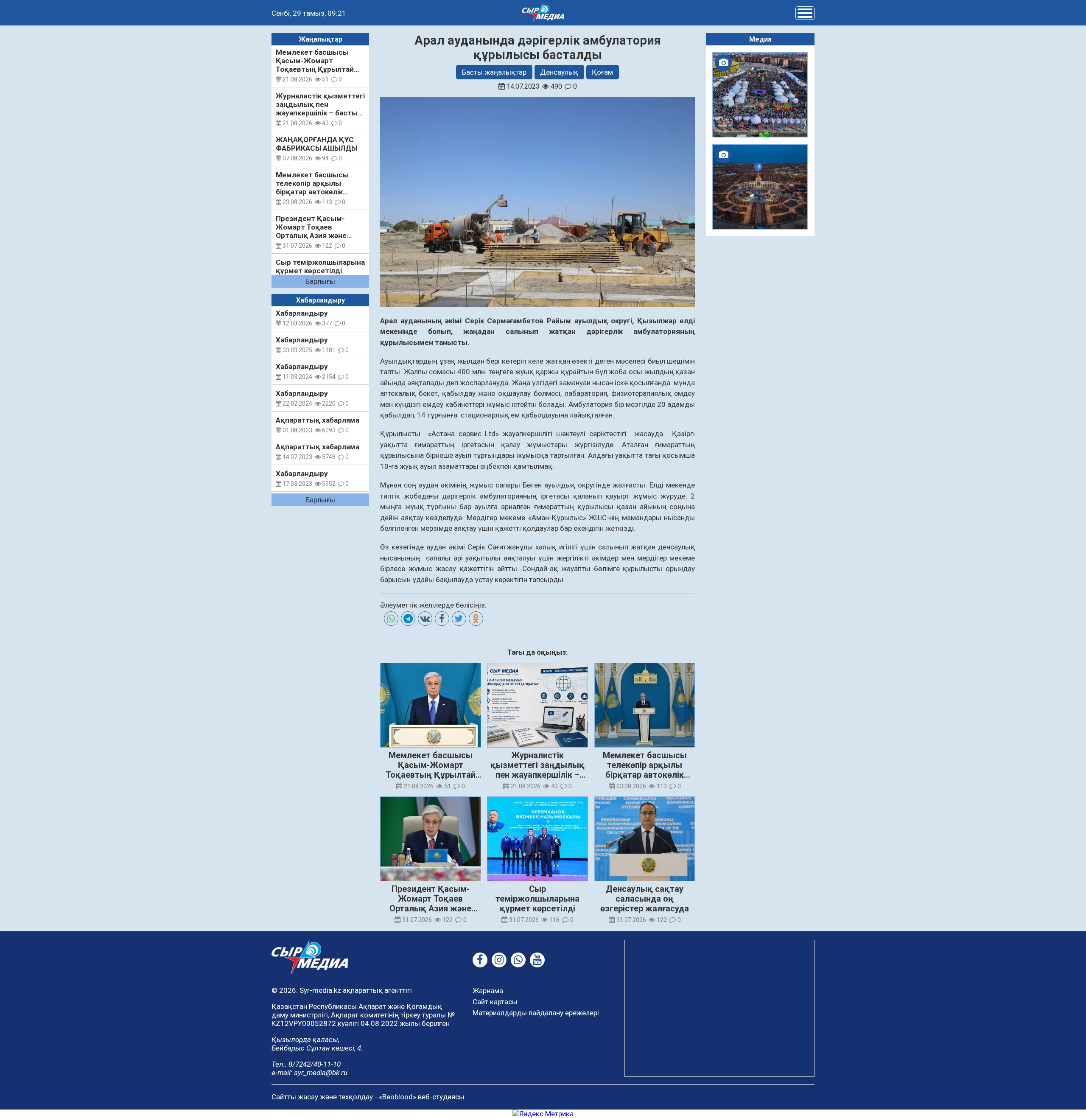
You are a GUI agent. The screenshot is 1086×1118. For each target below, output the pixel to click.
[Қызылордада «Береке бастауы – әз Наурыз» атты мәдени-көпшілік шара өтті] (760, 94)
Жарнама (488, 990)
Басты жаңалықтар (494, 72)
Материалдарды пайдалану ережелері (536, 1013)
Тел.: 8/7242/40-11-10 (306, 1064)
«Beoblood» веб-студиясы (422, 1097)
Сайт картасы (495, 1002)
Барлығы (320, 281)
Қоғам (602, 72)
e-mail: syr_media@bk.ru (309, 1072)
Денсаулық (559, 72)
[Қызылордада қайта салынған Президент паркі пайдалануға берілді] (760, 187)
